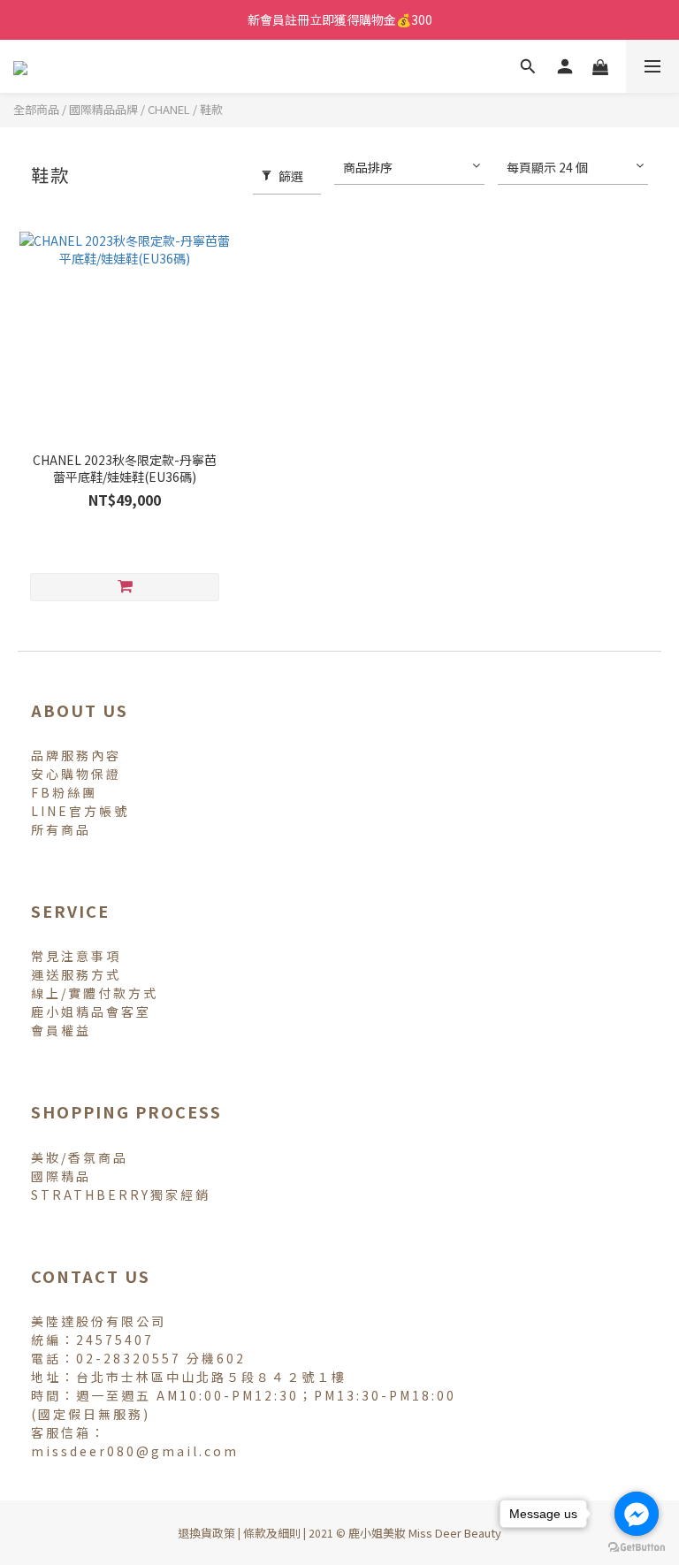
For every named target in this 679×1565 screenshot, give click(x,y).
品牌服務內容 (76, 755)
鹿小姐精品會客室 (91, 1011)
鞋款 (211, 109)
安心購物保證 (76, 773)
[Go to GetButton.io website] (636, 1547)
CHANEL (169, 109)
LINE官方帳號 (80, 811)
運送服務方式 (76, 974)
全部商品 (36, 109)
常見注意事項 (76, 956)
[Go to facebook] (636, 1514)
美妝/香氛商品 (79, 1157)
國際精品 (61, 1176)
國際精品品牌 (103, 109)
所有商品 (61, 829)
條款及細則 (272, 1532)
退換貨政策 (206, 1532)
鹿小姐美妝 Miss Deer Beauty (424, 1532)
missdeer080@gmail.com (135, 1451)
